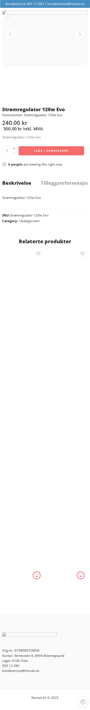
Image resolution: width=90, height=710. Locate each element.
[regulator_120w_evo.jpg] (45, 38)
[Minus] (14, 153)
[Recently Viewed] (83, 702)
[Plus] (14, 148)
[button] (37, 575)
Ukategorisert (29, 221)
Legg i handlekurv (51, 151)
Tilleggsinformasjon (65, 183)
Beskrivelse (16, 183)
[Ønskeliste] (7, 15)
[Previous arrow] (10, 34)
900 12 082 (35, 4)
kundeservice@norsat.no (66, 4)
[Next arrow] (80, 34)
